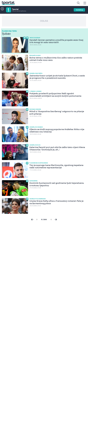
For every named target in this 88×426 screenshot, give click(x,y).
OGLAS (44, 21)
